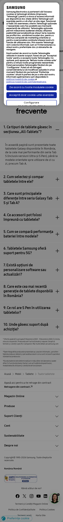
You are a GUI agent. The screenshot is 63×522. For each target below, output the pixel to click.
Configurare (31, 103)
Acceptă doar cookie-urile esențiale (31, 95)
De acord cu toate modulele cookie (32, 87)
